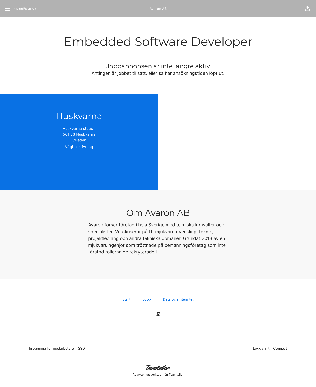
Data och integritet (178, 299)
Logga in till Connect (270, 348)
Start (126, 299)
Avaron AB (158, 8)
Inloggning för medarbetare (51, 348)
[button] (307, 9)
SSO (81, 348)
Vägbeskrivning (79, 146)
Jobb (147, 299)
